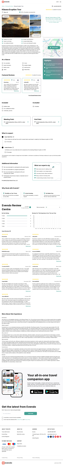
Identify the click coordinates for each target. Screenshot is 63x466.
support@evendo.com (52, 434)
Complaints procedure (21, 446)
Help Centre (19, 443)
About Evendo (20, 431)
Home (3, 6)
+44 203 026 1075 (51, 431)
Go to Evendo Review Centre (35, 95)
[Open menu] (60, 1)
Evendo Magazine (5, 436)
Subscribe (30, 413)
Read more (16, 90)
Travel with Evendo (6, 431)
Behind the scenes (21, 434)
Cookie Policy (20, 419)
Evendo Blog (4, 434)
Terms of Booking (36, 457)
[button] (40, 85)
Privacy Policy (27, 419)
